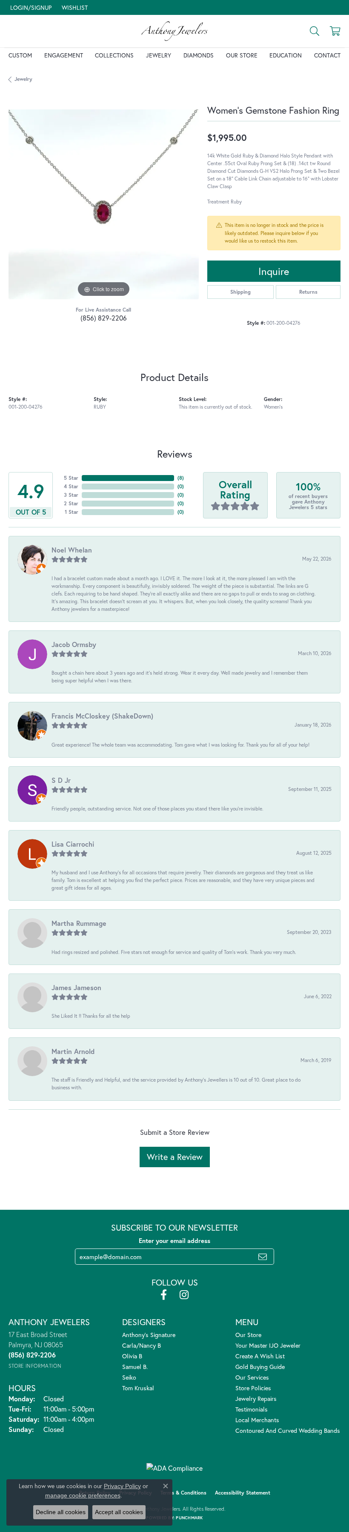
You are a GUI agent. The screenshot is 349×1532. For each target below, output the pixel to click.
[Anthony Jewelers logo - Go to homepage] (175, 31)
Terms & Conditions (183, 1492)
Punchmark (189, 1518)
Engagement (63, 55)
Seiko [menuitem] (129, 1377)
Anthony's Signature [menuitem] (148, 1335)
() (180, 478)
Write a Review (175, 1157)
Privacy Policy (122, 1486)
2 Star (71, 503)
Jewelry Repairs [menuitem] (256, 1399)
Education (285, 55)
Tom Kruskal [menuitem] (138, 1388)
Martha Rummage (78, 923)
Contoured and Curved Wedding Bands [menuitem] (287, 1430)
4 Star (71, 486)
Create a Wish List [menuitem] (260, 1356)
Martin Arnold (72, 1051)
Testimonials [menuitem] (251, 1409)
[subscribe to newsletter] (263, 1256)
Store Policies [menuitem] (253, 1388)
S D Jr (61, 780)
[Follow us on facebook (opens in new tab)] (163, 1295)
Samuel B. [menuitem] (135, 1367)
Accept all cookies (119, 1512)
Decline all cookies (61, 1512)
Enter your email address (174, 1241)
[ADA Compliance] (174, 1468)
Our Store (241, 55)
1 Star (71, 512)
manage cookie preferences (82, 1495)
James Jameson (76, 987)
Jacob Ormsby (73, 644)
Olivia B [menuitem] (132, 1356)
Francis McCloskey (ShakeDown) (102, 715)
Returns (308, 292)
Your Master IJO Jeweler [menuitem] (267, 1345)
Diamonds (198, 55)
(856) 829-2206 (103, 317)
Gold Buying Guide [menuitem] (260, 1367)
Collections (114, 55)
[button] (30, 7)
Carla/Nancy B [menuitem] (141, 1345)
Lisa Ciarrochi (72, 843)
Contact (327, 55)
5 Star (71, 478)
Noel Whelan (71, 549)
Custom (20, 55)
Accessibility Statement (242, 1492)
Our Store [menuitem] (248, 1335)
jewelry (23, 79)
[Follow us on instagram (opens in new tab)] (184, 1295)
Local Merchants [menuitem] (257, 1420)
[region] (104, 204)
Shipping (240, 292)
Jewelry (158, 55)
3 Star (71, 495)
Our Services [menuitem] (252, 1377)
